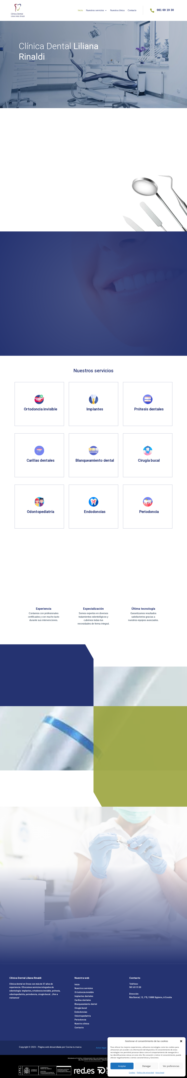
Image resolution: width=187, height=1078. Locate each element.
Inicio (80, 10)
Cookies (132, 1072)
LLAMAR (93, 539)
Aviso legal (159, 1072)
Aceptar (122, 1066)
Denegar (146, 1066)
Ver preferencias (171, 1066)
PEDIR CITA (55, 333)
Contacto (132, 10)
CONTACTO (29, 73)
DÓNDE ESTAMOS (63, 211)
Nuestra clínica (117, 10)
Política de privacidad (145, 1072)
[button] (181, 1041)
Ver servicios (115, 775)
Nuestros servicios (95, 10)
